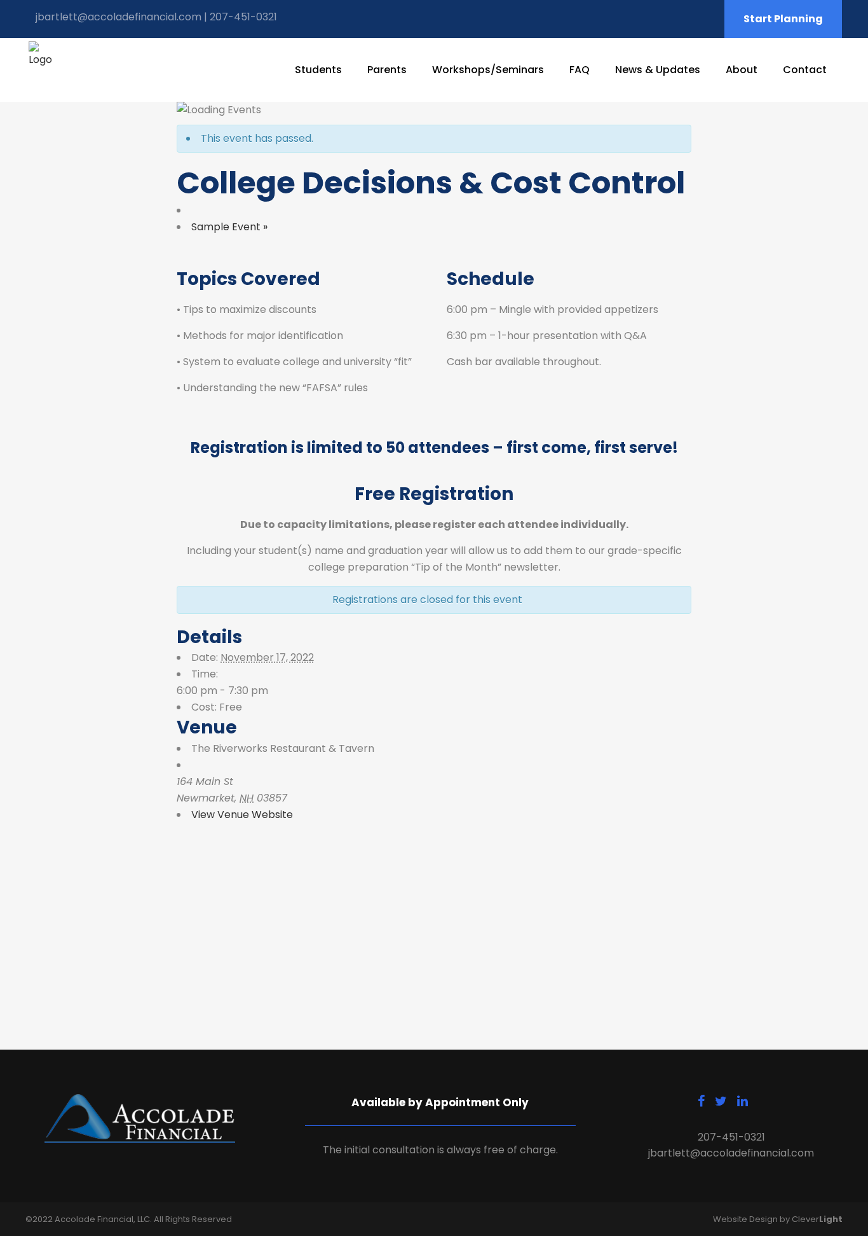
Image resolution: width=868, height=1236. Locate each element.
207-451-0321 (243, 17)
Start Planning (783, 18)
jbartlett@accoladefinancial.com (118, 17)
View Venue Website (242, 814)
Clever (817, 1219)
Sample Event (229, 226)
